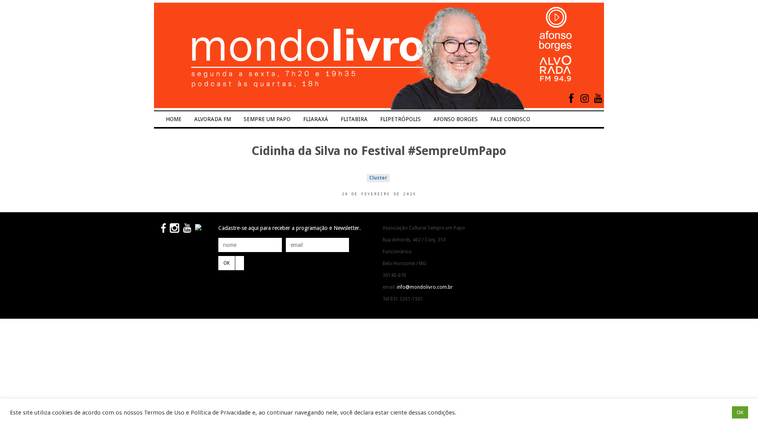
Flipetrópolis (400, 119)
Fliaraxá (315, 119)
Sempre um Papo (267, 119)
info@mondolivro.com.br (425, 287)
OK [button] (740, 412)
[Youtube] (598, 98)
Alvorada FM (212, 119)
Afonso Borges (455, 119)
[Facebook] (571, 98)
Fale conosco (510, 119)
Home (174, 119)
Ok (226, 263)
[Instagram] (585, 98)
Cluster (378, 178)
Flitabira (354, 119)
